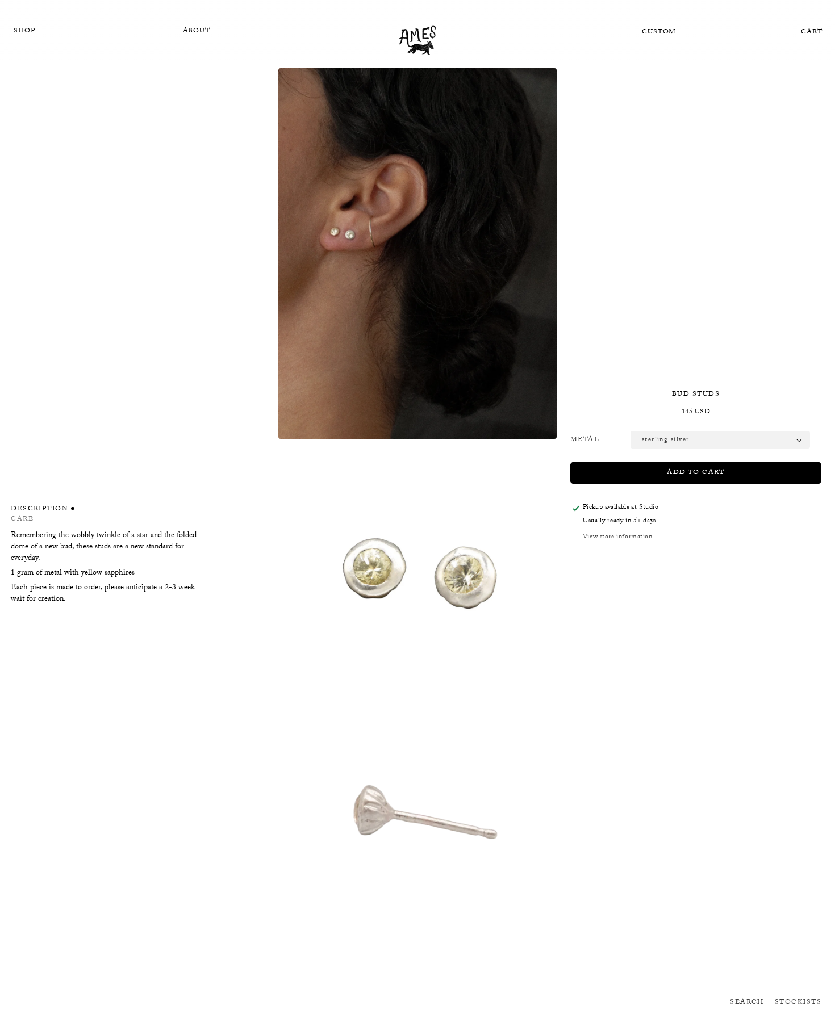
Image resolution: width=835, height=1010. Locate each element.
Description (39, 510)
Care (22, 520)
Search (747, 1002)
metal (584, 440)
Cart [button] (811, 32)
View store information (618, 537)
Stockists (798, 1002)
